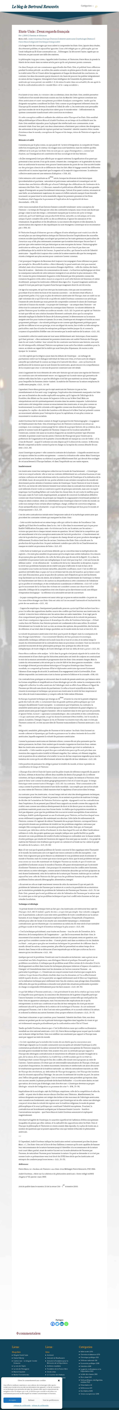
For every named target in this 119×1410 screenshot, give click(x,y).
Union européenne (88, 1394)
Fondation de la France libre (57, 1369)
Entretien (84, 1366)
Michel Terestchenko (21, 1375)
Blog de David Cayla (20, 1355)
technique (44, 42)
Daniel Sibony (18, 1358)
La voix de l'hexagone (21, 1369)
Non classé (85, 1377)
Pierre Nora (23, 42)
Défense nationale (87, 1360)
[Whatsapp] (66, 1324)
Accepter (12, 1400)
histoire (54, 39)
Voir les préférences (51, 1400)
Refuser (31, 1400)
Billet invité (85, 1352)
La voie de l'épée (19, 1366)
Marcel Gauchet (19, 1372)
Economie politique (88, 1363)
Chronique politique (88, 1357)
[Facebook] (53, 1324)
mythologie (82, 39)
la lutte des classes (87, 1374)
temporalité (55, 42)
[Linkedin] (62, 1324)
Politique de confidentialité (22, 1405)
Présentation (85, 1385)
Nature (91, 39)
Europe (46, 39)
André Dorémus (35, 39)
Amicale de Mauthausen (56, 1358)
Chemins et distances (38, 36)
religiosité (34, 42)
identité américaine (67, 39)
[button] (59, 1380)
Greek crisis (51, 1372)
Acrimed (50, 1355)
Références (85, 1388)
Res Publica (85, 1391)
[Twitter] (57, 1324)
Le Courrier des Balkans (55, 1375)
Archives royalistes (54, 1366)
